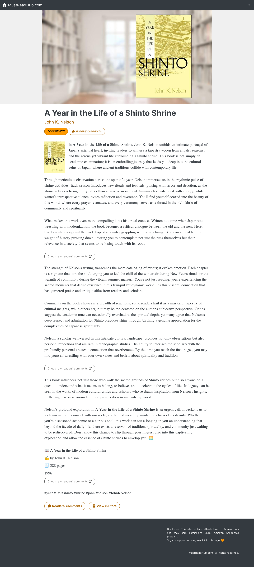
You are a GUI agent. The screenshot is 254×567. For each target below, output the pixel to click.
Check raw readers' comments (68, 256)
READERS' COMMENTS (88, 131)
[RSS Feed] (249, 5)
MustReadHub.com (24, 5)
